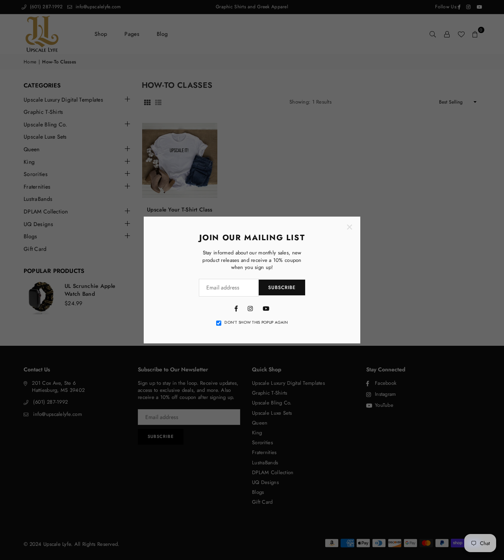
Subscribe (282, 287)
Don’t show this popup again (256, 322)
